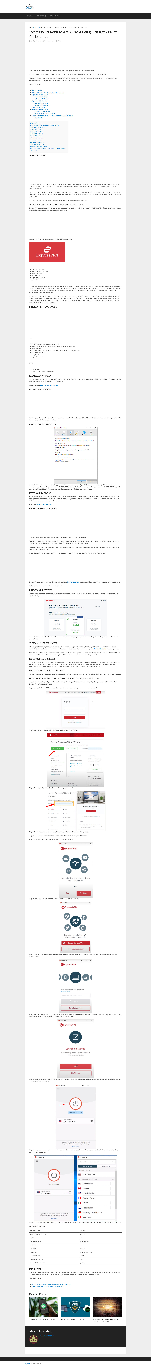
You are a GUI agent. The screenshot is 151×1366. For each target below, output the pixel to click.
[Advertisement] (75, 57)
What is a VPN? (37, 90)
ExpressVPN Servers (41, 103)
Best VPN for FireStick (44, 504)
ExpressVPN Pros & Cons (40, 95)
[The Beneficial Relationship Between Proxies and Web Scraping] (107, 1307)
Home (29, 16)
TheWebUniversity (47, 1336)
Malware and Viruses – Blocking (45, 113)
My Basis (27, 1363)
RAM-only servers (73, 582)
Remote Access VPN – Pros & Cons (73, 1319)
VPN (39, 27)
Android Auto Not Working (49, 385)
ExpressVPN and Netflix (42, 111)
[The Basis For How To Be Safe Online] (43, 1307)
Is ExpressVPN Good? (41, 99)
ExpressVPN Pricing (38, 107)
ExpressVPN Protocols (39, 101)
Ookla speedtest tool (99, 649)
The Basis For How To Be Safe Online (42, 1319)
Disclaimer (54, 16)
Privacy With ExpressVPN (43, 105)
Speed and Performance (40, 109)
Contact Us (41, 16)
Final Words (38, 118)
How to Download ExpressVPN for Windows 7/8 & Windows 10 (52, 115)
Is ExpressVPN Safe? (41, 97)
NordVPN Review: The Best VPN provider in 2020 (48, 1286)
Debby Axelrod (35, 41)
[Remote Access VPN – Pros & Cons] (75, 1307)
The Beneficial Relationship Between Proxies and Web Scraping (106, 1320)
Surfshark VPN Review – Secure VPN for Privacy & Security (51, 1284)
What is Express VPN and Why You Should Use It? (48, 92)
